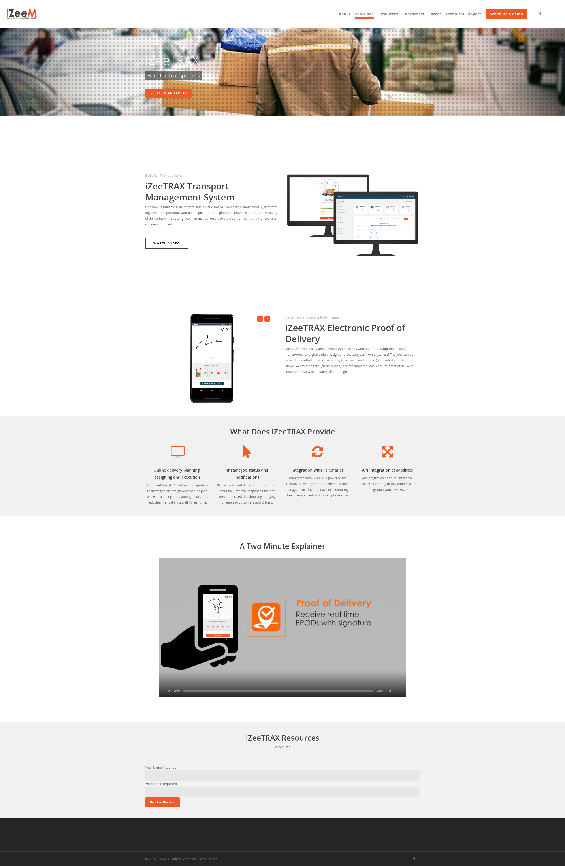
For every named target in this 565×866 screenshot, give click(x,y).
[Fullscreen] (395, 690)
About (345, 13)
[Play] (169, 690)
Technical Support (463, 13)
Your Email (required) (161, 784)
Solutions (364, 13)
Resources (388, 13)
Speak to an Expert (168, 93)
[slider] (278, 691)
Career (434, 13)
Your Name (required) (161, 767)
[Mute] (389, 690)
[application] (282, 627)
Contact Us (413, 13)
